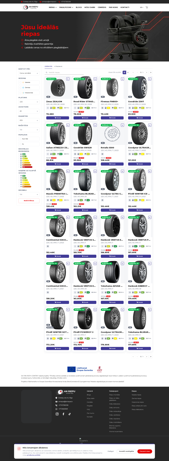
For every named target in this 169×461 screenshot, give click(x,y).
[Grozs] (147, 7)
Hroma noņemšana (116, 431)
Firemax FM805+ (109, 101)
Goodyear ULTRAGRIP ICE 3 (139, 147)
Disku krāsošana (114, 404)
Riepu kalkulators (137, 409)
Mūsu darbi (89, 7)
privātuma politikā (33, 455)
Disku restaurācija (115, 411)
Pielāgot (111, 451)
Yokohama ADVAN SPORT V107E (112, 286)
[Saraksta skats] (128, 72)
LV (141, 7)
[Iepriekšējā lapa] (137, 72)
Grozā (59, 118)
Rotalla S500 (107, 147)
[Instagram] (57, 414)
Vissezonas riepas (138, 402)
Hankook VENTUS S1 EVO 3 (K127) (85, 240)
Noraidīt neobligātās (126, 451)
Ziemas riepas (136, 398)
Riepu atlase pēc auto (139, 406)
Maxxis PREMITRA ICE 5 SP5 (57, 194)
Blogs (79, 7)
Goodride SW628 (83, 147)
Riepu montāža (114, 395)
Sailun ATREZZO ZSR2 (57, 147)
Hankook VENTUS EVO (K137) (112, 240)
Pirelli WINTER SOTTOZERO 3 (57, 332)
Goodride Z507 (136, 101)
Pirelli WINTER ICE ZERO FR (139, 194)
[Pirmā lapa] (133, 72)
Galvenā (90, 391)
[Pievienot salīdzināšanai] (67, 78)
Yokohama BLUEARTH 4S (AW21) (139, 332)
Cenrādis (102, 7)
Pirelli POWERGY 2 (83, 332)
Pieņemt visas (145, 451)
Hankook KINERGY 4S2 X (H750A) (139, 286)
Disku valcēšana (114, 415)
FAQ (88, 409)
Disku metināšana (115, 422)
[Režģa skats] (124, 72)
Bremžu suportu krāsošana (114, 427)
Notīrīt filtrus (29, 201)
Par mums (113, 7)
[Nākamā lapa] (146, 72)
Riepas (52, 7)
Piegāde (90, 406)
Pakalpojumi (65, 7)
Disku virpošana (114, 419)
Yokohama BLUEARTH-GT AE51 (85, 194)
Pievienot (58, 66)
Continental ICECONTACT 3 (57, 240)
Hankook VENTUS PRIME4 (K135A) (139, 240)
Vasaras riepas (136, 395)
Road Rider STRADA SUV (85, 101)
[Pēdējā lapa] (151, 72)
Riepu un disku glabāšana (114, 399)
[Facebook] (63, 414)
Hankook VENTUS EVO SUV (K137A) (85, 286)
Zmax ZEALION (54, 101)
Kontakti (125, 7)
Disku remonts (114, 408)
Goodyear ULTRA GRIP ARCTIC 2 (112, 194)
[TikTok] (69, 414)
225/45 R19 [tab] (48, 66)
